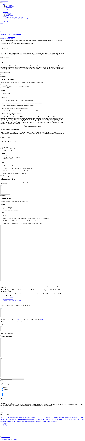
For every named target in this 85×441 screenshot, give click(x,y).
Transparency (5, 426)
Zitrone (49, 421)
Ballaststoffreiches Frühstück (13, 417)
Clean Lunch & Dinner (10, 6)
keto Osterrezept (30, 419)
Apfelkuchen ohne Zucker (4, 417)
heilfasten (81, 417)
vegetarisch (41, 421)
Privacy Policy (6, 425)
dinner (33, 417)
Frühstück (67, 417)
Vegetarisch (9, 31)
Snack (6, 9)
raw (77, 419)
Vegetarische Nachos (8, 299)
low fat (58, 419)
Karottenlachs (26, 419)
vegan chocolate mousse (22, 421)
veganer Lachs (28, 421)
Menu (1, 23)
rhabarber (83, 419)
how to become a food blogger (7, 419)
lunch (61, 419)
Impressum (5, 424)
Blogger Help (5, 12)
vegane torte (37, 421)
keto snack (35, 419)
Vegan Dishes (8, 8)
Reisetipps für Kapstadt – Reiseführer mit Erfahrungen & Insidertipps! (19, 18)
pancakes (68, 419)
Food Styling (8, 14)
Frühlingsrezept (62, 417)
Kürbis (38, 419)
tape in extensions (7, 421)
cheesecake (25, 417)
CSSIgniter (14, 439)
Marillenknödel (64, 419)
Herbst (1, 31)
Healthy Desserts (8, 7)
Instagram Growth (9, 15)
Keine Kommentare (11, 37)
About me (5, 19)
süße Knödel (2, 421)
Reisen (4, 16)
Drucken (3, 76)
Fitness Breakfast (8, 5)
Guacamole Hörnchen (8, 297)
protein (74, 419)
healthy (78, 417)
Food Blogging (8, 13)
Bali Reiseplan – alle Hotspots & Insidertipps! (14, 17)
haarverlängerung (73, 417)
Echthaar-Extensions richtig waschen (40, 417)
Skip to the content (4, 1)
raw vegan (79, 419)
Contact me (5, 423)
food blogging (54, 417)
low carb (42, 419)
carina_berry (16, 319)
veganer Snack (33, 421)
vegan (13, 421)
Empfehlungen (6, 21)
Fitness (6, 10)
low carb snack (54, 419)
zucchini (52, 421)
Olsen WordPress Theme (5, 439)
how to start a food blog (19, 419)
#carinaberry (43, 319)
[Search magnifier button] (1, 380)
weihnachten (45, 421)
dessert (30, 417)
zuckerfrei (56, 421)
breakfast (20, 417)
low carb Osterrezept (48, 419)
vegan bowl (17, 421)
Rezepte (4, 4)
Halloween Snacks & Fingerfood (10, 34)
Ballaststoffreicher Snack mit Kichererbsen (13, 300)
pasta (71, 419)
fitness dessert (48, 417)
